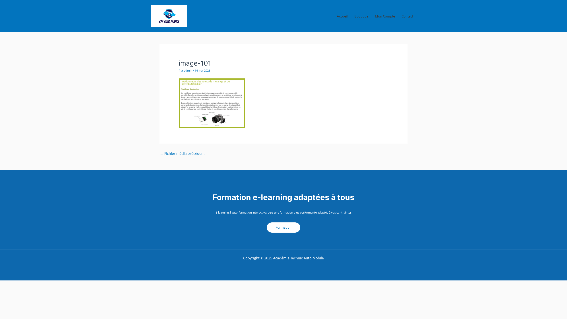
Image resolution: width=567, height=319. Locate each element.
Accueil (342, 16)
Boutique (361, 16)
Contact (407, 16)
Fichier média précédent (182, 153)
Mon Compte (385, 16)
